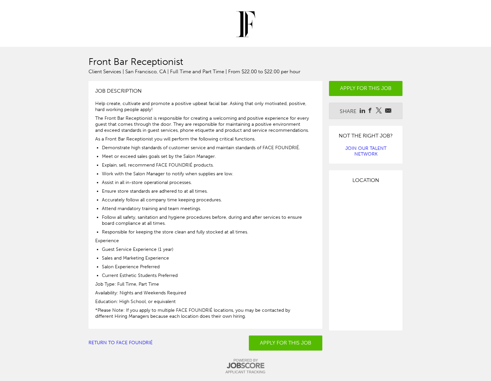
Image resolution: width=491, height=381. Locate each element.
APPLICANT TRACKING (245, 372)
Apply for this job (285, 343)
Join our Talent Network (365, 151)
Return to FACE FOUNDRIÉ (121, 343)
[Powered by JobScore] (245, 366)
